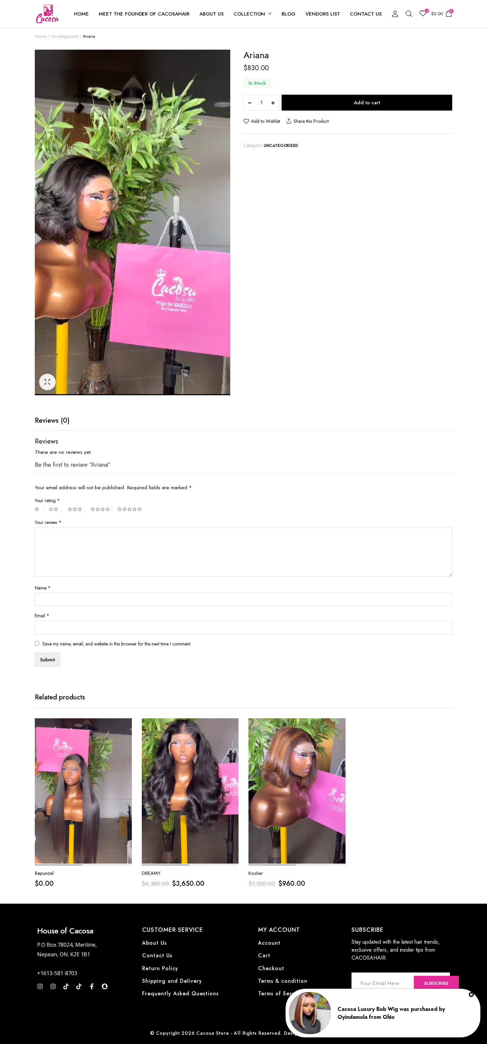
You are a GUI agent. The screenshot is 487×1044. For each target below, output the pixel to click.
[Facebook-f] (92, 986)
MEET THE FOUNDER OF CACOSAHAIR (144, 14)
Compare (126, 755)
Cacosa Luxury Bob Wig (368, 1009)
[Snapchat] (105, 986)
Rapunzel (44, 873)
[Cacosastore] (48, 13)
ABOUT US (211, 14)
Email (42, 615)
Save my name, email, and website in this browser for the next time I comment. (116, 644)
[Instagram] (40, 986)
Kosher (255, 873)
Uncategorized (64, 36)
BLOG (289, 14)
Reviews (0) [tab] (52, 420)
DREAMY (151, 873)
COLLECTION (249, 14)
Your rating (47, 500)
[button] (47, 382)
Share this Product (311, 121)
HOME (81, 14)
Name (43, 588)
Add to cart (367, 102)
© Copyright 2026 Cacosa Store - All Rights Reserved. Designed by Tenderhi (243, 1033)
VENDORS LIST (322, 14)
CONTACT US (366, 14)
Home (40, 36)
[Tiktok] (66, 986)
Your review (48, 522)
